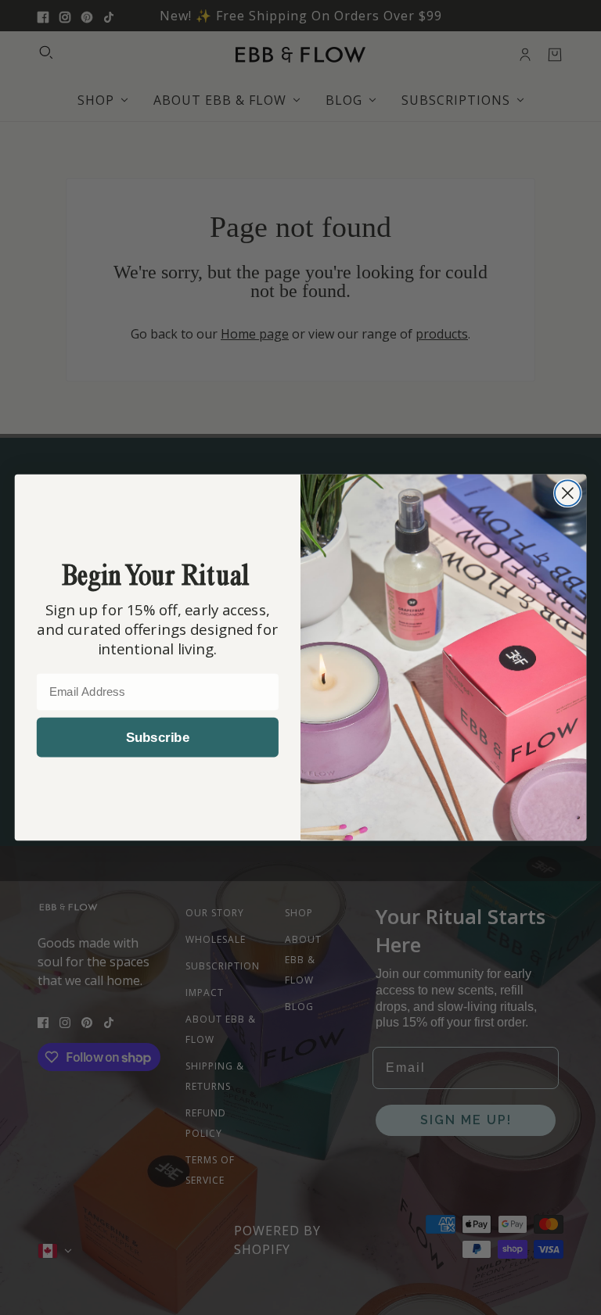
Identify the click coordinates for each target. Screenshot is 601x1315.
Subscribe (157, 737)
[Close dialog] (568, 493)
